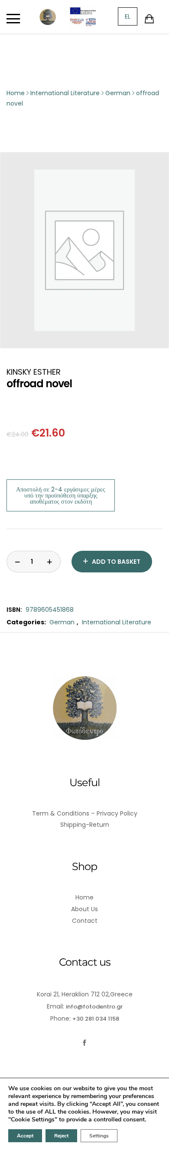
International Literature (116, 622)
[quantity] (17, 561)
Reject (61, 1135)
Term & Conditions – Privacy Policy (84, 813)
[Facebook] (84, 1043)
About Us (84, 909)
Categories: (26, 622)
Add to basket (116, 561)
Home (84, 897)
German (62, 622)
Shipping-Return (84, 824)
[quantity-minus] (50, 561)
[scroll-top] (157, 1138)
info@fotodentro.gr (94, 1006)
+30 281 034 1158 (95, 1019)
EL (127, 16)
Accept (25, 1135)
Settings (99, 1135)
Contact (85, 920)
